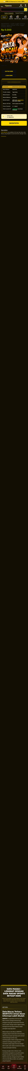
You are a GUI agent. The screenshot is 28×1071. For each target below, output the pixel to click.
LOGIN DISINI (8, 75)
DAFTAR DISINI (9, 71)
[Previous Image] (2, 49)
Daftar (14, 1067)
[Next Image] (25, 49)
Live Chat (25, 1068)
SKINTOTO (14, 123)
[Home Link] (8, 5)
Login (8, 1068)
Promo (3, 1068)
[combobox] (12, 9)
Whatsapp (19, 1068)
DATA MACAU (4, 132)
